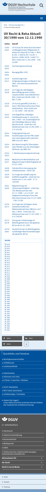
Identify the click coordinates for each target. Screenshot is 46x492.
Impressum (8, 431)
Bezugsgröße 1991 (20, 72)
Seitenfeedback (11, 425)
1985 (8, 326)
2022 (8, 250)
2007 (8, 281)
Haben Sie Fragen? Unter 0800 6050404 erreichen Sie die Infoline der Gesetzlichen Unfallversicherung (23, 403)
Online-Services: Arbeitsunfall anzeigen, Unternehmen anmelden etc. (19, 453)
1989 (8, 318)
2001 (8, 293)
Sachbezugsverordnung (22, 66)
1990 (8, 316)
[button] (12, 338)
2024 (8, 246)
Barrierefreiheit (9, 439)
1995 (8, 305)
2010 (8, 275)
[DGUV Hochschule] (19, 7)
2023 (8, 248)
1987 (8, 322)
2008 (8, 279)
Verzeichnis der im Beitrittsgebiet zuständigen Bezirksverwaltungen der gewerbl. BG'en (26, 231)
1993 (8, 310)
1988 (8, 320)
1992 (8, 312)
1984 (8, 330)
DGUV (5, 477)
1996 (8, 303)
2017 (8, 261)
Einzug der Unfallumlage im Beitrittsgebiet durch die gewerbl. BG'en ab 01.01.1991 (26, 223)
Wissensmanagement (16, 25)
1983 (8, 328)
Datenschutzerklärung (12, 435)
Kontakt (6, 482)
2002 (8, 291)
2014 (8, 267)
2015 (8, 265)
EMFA (5, 448)
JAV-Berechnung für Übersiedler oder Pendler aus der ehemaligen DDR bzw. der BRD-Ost (25, 147)
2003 (8, 289)
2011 (8, 273)
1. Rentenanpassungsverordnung (25, 153)
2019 (8, 256)
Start (5, 25)
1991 (8, 314)
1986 (8, 324)
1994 (8, 307)
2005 (8, 285)
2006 (8, 283)
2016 (8, 263)
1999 (8, 297)
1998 (8, 299)
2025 (8, 244)
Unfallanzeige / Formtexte (14, 394)
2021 (8, 252)
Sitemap (6, 487)
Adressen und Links (11, 377)
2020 (8, 254)
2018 (8, 259)
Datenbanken (9, 373)
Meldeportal (8, 444)
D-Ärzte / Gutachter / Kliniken (15, 380)
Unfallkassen (8, 363)
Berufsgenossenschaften (13, 359)
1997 (8, 301)
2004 (8, 287)
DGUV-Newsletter (10, 387)
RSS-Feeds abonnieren (12, 391)
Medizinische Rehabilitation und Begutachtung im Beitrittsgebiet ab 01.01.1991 (26, 162)
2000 (8, 295)
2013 (8, 269)
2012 (8, 271)
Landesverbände (10, 367)
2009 (8, 277)
